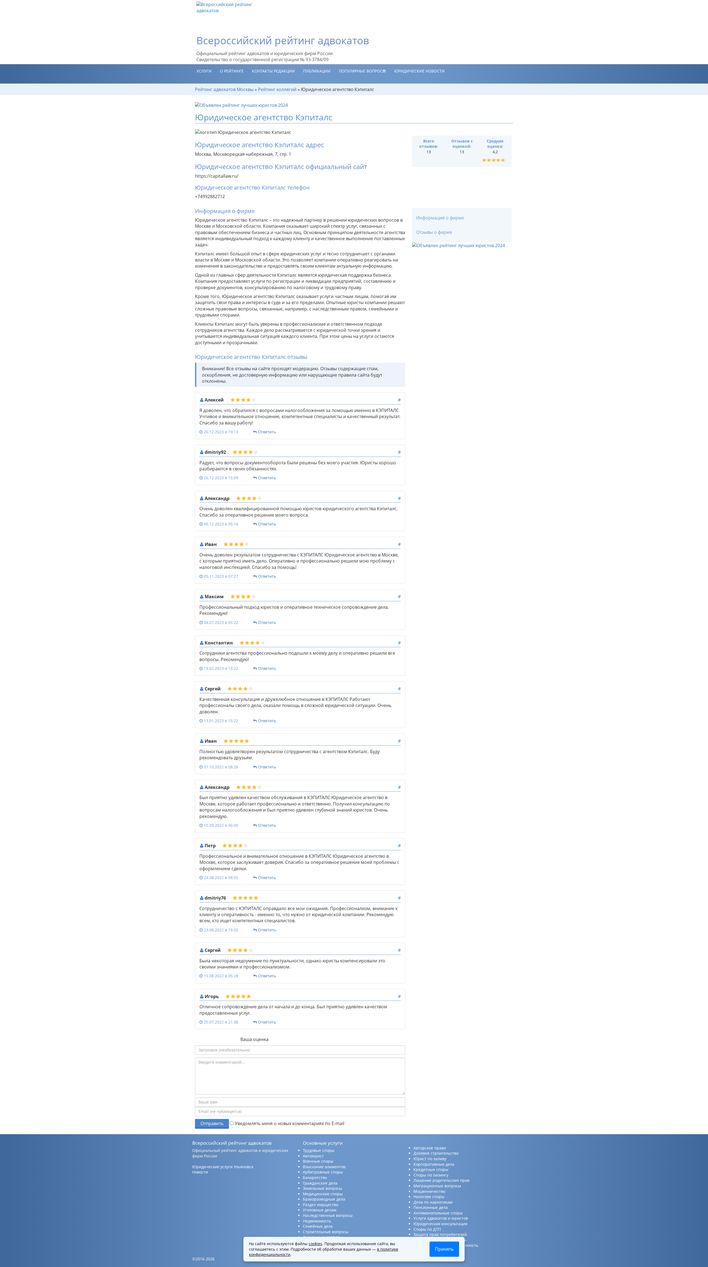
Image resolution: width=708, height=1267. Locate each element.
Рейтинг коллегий (277, 89)
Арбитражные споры (323, 1172)
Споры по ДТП (427, 1229)
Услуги (204, 71)
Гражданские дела (320, 1183)
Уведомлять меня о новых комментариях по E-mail (289, 1123)
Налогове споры (428, 1196)
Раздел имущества (320, 1204)
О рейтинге (232, 71)
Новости (200, 1172)
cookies (315, 1243)
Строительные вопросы (325, 1231)
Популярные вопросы (362, 71)
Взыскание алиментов (324, 1166)
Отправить (212, 1123)
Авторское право (429, 1148)
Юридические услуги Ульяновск (222, 1166)
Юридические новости (419, 71)
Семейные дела (318, 1226)
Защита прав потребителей (440, 1234)
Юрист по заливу (429, 1158)
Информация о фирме (440, 218)
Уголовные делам (319, 1209)
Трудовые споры (318, 1150)
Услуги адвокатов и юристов (440, 1218)
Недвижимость (317, 1221)
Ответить (267, 431)
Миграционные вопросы (437, 1185)
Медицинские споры (323, 1193)
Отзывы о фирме (434, 232)
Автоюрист (313, 1156)
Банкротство (315, 1177)
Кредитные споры (430, 1169)
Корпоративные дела (433, 1164)
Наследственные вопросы (328, 1215)
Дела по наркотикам (432, 1202)
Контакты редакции (273, 71)
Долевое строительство (436, 1153)
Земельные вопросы (322, 1188)
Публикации (316, 71)
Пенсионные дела (430, 1207)
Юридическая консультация (440, 1223)
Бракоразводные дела (324, 1199)
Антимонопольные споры (438, 1213)
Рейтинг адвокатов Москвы (224, 89)
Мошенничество (429, 1191)
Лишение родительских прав (441, 1180)
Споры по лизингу (430, 1175)
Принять (444, 1249)
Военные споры (318, 1161)
